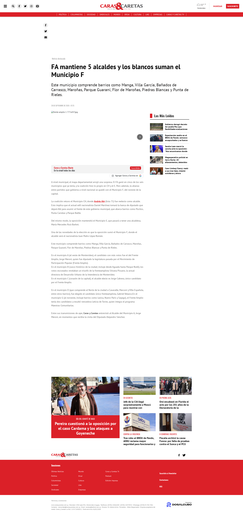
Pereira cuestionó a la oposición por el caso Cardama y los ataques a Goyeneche (85, 428)
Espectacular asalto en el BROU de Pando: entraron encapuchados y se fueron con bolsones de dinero (176, 139)
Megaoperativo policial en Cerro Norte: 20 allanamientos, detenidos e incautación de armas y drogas (176, 162)
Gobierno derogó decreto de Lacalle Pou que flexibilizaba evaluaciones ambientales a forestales (176, 128)
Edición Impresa (111, 480)
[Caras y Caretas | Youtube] (37, 6)
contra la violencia (131, 434)
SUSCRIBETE (232, 6)
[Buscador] (13, 6)
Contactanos (163, 480)
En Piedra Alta (165, 397)
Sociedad (91, 14)
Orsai (126, 14)
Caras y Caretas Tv (175, 14)
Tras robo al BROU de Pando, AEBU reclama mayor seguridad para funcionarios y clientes (139, 442)
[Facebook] (45, 25)
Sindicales (104, 14)
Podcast (108, 476)
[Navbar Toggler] (7, 6)
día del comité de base (85, 418)
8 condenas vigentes (168, 434)
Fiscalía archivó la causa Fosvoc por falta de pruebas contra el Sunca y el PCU (174, 441)
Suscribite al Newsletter (167, 473)
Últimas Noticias (57, 471)
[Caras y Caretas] (64, 457)
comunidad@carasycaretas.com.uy (69, 507)
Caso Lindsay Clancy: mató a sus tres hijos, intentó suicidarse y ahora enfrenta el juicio (176, 172)
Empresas (157, 14)
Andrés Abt (99, 201)
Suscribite (135, 168)
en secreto (128, 397)
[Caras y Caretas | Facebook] (19, 6)
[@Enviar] (45, 37)
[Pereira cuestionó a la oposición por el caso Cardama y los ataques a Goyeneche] (85, 396)
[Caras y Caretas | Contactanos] (188, 454)
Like (147, 14)
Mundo (117, 14)
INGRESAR (217, 6)
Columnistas (77, 14)
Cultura (137, 14)
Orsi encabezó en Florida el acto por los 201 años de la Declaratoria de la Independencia (174, 406)
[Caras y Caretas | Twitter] (25, 6)
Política (62, 14)
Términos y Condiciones (58, 501)
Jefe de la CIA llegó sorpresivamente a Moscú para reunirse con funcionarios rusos (137, 406)
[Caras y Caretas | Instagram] (31, 6)
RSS (160, 486)
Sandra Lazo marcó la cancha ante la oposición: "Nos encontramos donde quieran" (176, 150)
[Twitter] (45, 31)
